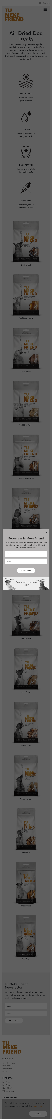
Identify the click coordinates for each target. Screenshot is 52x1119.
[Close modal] (46, 532)
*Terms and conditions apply (26, 583)
